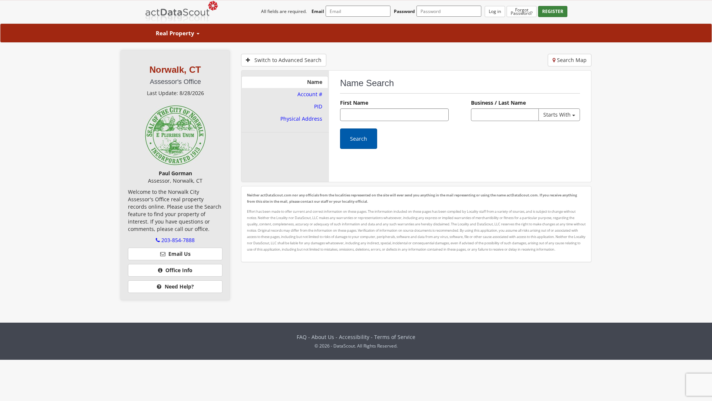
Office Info (177, 270)
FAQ (302, 336)
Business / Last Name (498, 102)
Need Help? (178, 286)
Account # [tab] (309, 94)
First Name (354, 102)
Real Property (176, 33)
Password (404, 11)
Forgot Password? (522, 11)
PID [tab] (318, 106)
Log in (495, 11)
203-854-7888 (177, 240)
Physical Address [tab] (301, 118)
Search (358, 138)
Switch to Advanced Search (286, 59)
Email (318, 11)
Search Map (571, 59)
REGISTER (552, 11)
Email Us (178, 253)
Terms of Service (394, 336)
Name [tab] (314, 81)
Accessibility (355, 336)
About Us (323, 336)
